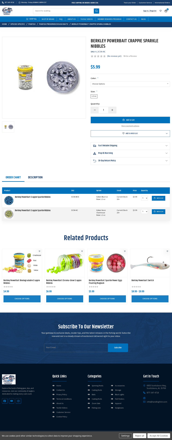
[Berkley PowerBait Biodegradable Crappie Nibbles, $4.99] (22, 263)
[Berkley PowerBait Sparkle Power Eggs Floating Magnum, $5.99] (107, 263)
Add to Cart (160, 198)
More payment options (130, 126)
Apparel (118, 403)
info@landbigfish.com (157, 402)
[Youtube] (11, 401)
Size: (94, 92)
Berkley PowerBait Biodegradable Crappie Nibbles (21, 282)
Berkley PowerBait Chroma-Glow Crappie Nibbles (63, 282)
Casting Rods (97, 390)
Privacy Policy (61, 394)
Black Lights (119, 394)
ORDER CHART (13, 177)
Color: (94, 78)
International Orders (162, 3)
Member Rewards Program (109, 19)
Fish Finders (119, 399)
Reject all (139, 435)
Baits (93, 394)
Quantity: (95, 104)
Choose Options (22, 298)
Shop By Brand (48, 19)
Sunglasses (119, 408)
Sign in (145, 11)
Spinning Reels (97, 386)
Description (35, 177)
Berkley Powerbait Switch (143, 280)
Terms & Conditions (64, 399)
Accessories (120, 386)
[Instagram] (18, 401)
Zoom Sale (96, 403)
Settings (125, 435)
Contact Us (131, 19)
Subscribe (118, 347)
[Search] (96, 11)
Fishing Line (96, 408)
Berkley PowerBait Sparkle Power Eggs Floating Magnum (105, 282)
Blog (143, 19)
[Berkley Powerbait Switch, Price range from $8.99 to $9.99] (150, 263)
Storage (118, 390)
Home (58, 386)
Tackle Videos (86, 19)
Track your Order (130, 3)
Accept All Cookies (159, 435)
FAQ (60, 19)
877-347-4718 (9, 2)
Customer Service (145, 3)
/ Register (152, 11)
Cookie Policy (61, 417)
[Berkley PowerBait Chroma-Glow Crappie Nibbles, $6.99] (65, 263)
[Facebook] (4, 401)
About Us (72, 19)
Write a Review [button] (130, 56)
